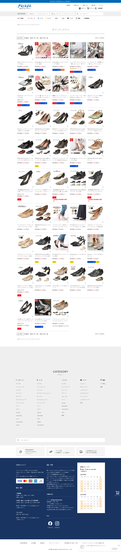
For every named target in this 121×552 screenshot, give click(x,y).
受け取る (114, 549)
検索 (77, 13)
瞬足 (63, 415)
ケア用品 (102, 383)
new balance (19, 422)
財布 (81, 403)
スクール (64, 393)
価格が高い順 (44, 38)
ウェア (18, 409)
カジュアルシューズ (21, 399)
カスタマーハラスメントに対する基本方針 (93, 543)
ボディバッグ (83, 387)
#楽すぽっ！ (33, 14)
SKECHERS (19, 415)
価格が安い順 (34, 38)
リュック (82, 383)
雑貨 (101, 387)
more (31, 18)
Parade (18, 412)
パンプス (29, 24)
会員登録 (100, 8)
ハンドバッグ (83, 390)
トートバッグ (83, 396)
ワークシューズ (20, 403)
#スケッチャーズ (43, 14)
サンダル (18, 383)
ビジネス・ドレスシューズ (44, 393)
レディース (23, 24)
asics (63, 412)
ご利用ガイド (24, 476)
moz (17, 419)
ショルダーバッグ (85, 399)
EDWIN (39, 422)
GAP (38, 419)
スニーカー (19, 393)
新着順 (26, 38)
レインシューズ (20, 387)
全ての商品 (20, 18)
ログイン (83, 8)
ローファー (19, 396)
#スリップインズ (68, 14)
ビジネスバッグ (84, 393)
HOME (18, 24)
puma (17, 425)
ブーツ (18, 406)
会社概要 (33, 543)
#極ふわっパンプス (56, 14)
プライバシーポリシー (54, 543)
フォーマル (64, 396)
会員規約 (42, 543)
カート (92, 8)
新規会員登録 (23, 543)
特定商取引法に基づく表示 (71, 543)
